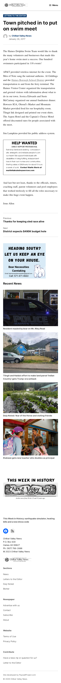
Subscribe (8, 615)
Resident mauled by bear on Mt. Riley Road (24, 328)
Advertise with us (11, 605)
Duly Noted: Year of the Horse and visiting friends (27, 415)
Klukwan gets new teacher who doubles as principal (28, 458)
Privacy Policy (9, 641)
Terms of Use (9, 636)
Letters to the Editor (15, 16)
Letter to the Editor (12, 663)
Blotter (6, 589)
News (6, 574)
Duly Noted (8, 584)
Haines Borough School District (27, 80)
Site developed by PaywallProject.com (19, 675)
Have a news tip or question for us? (20, 658)
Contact (7, 610)
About (6, 620)
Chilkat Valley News (21, 36)
